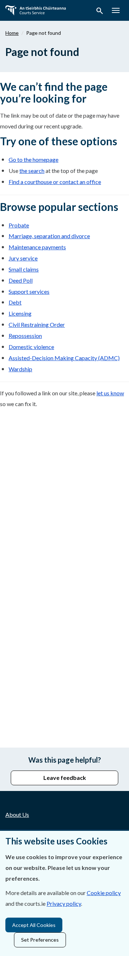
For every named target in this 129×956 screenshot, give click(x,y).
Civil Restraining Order (37, 324)
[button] (99, 12)
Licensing (20, 313)
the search (31, 170)
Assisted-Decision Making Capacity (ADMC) (64, 357)
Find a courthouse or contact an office (55, 181)
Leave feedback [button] (64, 777)
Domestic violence (31, 346)
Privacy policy (64, 903)
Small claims (24, 269)
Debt (15, 302)
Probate (19, 225)
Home (12, 33)
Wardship (20, 369)
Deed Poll (21, 280)
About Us (17, 814)
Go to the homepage (33, 159)
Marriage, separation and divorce (49, 235)
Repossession (25, 335)
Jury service (23, 258)
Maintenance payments (37, 247)
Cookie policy (104, 892)
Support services (29, 291)
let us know (110, 393)
